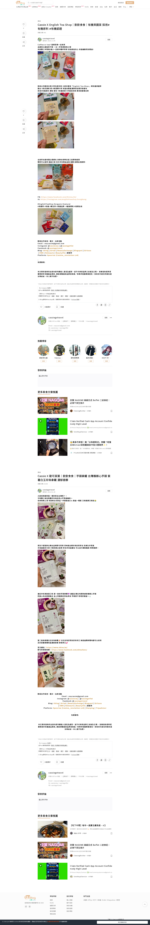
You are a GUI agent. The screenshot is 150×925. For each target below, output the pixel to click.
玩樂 (105, 7)
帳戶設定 (69, 903)
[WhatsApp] (23, 138)
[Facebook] (23, 133)
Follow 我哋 (75, 299)
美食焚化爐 (43, 358)
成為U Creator (46, 7)
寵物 (119, 7)
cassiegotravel (49, 38)
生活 (115, 7)
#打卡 (95, 900)
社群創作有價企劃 (22, 7)
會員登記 (121, 3)
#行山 (90, 900)
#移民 (118, 900)
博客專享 (78, 7)
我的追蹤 (69, 908)
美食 (91, 7)
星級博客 (70, 7)
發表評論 (43, 376)
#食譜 (99, 900)
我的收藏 (69, 905)
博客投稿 (53, 914)
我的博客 (69, 911)
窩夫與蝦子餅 (90, 358)
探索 (56, 7)
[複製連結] (23, 148)
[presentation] (37, 351)
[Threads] (23, 143)
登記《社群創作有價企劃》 (59, 290)
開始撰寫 (130, 3)
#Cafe (104, 900)
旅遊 (96, 7)
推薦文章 (63, 7)
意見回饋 (53, 911)
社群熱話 (35, 7)
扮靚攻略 (72, 296)
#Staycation (111, 900)
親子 (110, 7)
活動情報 (80, 296)
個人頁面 (69, 900)
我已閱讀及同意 (122, 922)
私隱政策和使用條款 (53, 921)
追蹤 (108, 40)
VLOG (87, 7)
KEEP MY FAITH (106, 358)
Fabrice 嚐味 (59, 358)
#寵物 (85, 900)
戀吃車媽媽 (75, 358)
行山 (124, 7)
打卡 (48, 296)
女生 (101, 7)
